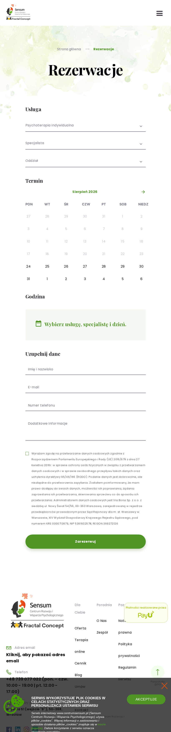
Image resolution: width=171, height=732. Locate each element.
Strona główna (69, 49)
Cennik (81, 663)
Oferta (80, 628)
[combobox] (85, 128)
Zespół (102, 632)
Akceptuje (146, 699)
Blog (78, 675)
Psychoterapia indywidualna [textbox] (49, 126)
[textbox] (85, 145)
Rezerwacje (103, 49)
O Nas (102, 620)
